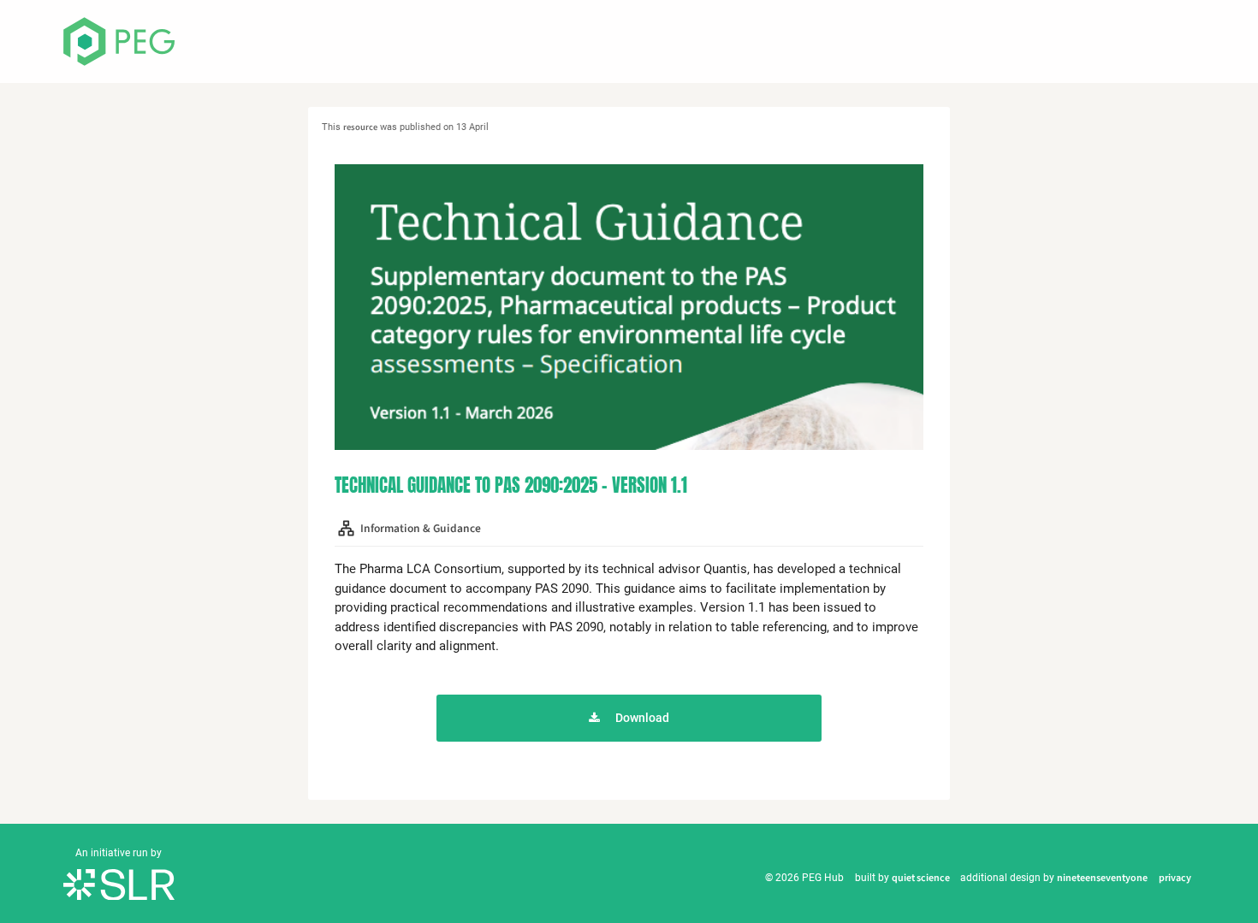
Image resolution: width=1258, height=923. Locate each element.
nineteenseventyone (1102, 878)
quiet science (921, 878)
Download (642, 718)
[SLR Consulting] (119, 884)
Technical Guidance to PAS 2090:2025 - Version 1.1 (511, 485)
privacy (1175, 878)
